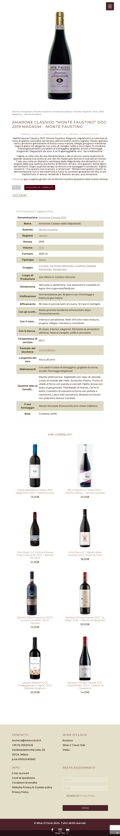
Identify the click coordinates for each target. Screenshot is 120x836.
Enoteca (68, 740)
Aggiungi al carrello (39, 187)
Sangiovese (60, 269)
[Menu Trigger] (110, 6)
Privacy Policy (20, 792)
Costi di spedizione (23, 778)
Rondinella (45, 269)
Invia (85, 808)
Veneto (43, 235)
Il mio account (20, 773)
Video (66, 749)
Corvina (43, 265)
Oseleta (91, 265)
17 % (41, 247)
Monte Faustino (42, 111)
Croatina (79, 265)
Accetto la (81, 795)
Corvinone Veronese (61, 265)
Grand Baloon (47, 350)
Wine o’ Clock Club (74, 745)
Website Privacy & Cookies (28, 787)
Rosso (42, 259)
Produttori (26, 111)
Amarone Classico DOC (53, 217)
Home (15, 111)
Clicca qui (18, 179)
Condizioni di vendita (24, 782)
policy (48, 787)
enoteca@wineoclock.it (26, 740)
